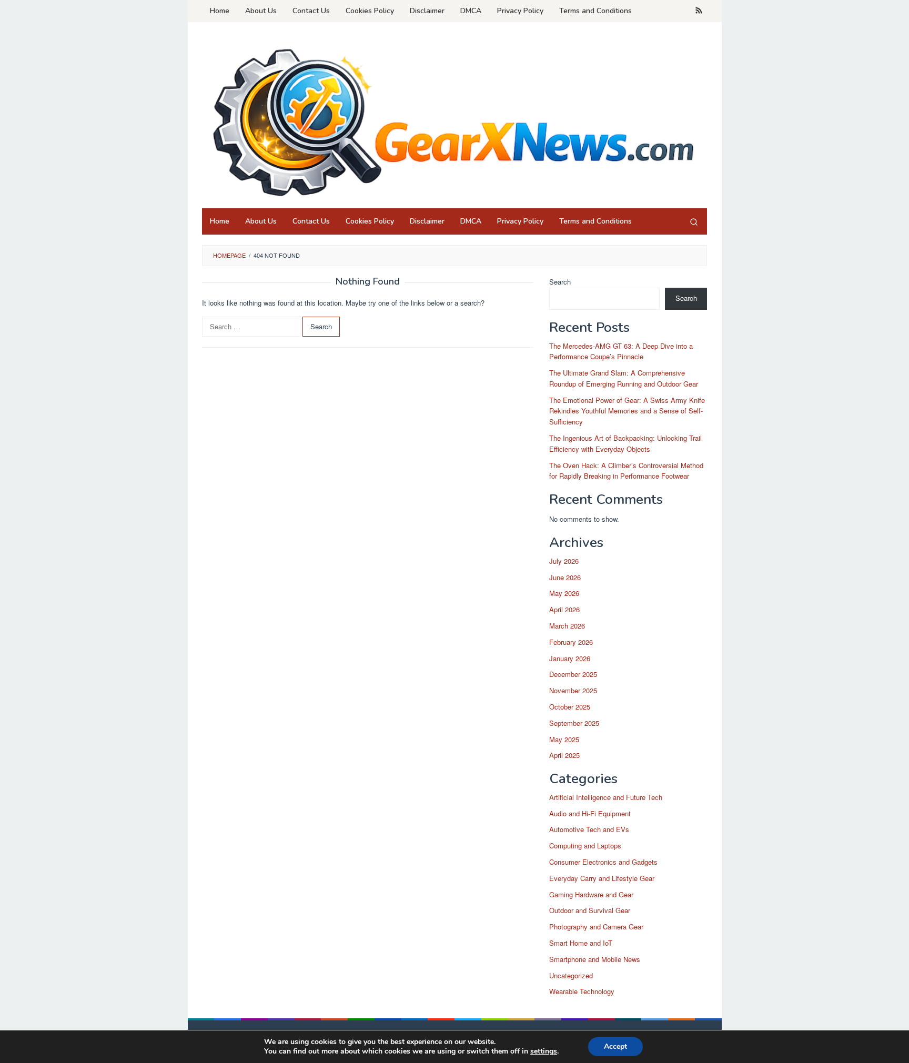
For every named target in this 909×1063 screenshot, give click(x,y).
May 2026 (564, 593)
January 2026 (569, 658)
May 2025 (564, 739)
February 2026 (571, 642)
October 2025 (569, 707)
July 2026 (564, 561)
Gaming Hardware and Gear (591, 894)
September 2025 (574, 723)
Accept (615, 1046)
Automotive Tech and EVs (589, 829)
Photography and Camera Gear (596, 927)
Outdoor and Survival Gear (589, 910)
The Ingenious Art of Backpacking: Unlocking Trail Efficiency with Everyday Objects (625, 443)
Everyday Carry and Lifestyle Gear (601, 878)
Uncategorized (571, 975)
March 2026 (567, 626)
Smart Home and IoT (580, 943)
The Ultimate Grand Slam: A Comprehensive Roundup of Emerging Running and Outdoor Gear (623, 378)
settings (543, 1051)
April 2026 (564, 609)
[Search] (694, 221)
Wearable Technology (581, 991)
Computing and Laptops (585, 846)
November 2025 (573, 690)
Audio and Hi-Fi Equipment (590, 813)
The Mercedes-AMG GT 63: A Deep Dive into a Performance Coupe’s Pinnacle (621, 351)
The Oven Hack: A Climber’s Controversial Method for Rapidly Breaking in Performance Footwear (626, 470)
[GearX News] (454, 118)
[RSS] (699, 11)
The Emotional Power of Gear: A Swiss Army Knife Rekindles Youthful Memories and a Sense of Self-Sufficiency (627, 411)
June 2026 (565, 577)
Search (560, 282)
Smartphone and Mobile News (594, 959)
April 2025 (564, 755)
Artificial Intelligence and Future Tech (605, 797)
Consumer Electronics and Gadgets (603, 862)
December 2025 (573, 674)
